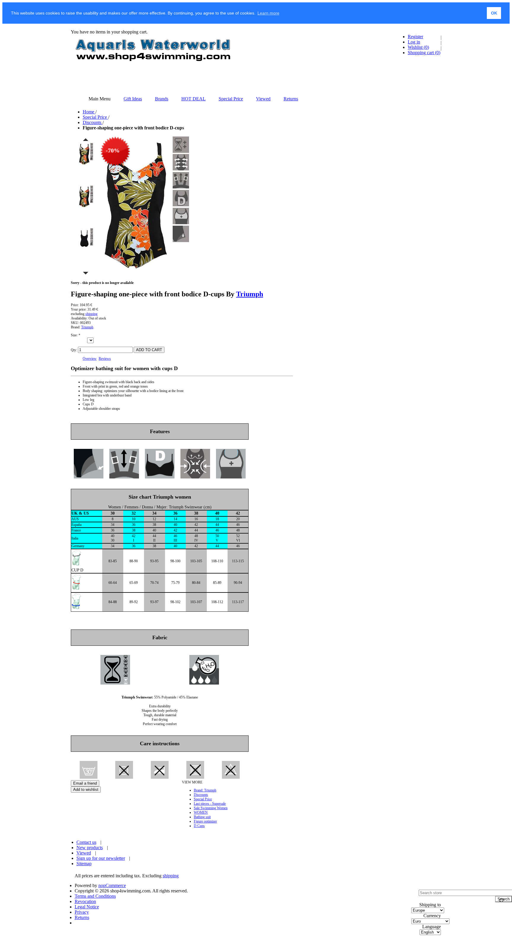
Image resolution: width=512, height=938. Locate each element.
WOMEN (201, 812)
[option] (85, 163)
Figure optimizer (205, 821)
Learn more (268, 13)
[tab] (90, 358)
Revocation (85, 901)
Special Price (203, 799)
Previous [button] (85, 139)
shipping (91, 314)
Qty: (74, 350)
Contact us (86, 842)
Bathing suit (202, 817)
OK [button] (494, 13)
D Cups (199, 826)
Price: (75, 305)
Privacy (82, 912)
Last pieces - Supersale (210, 804)
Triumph (249, 294)
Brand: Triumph (205, 790)
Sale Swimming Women (211, 808)
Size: (75, 335)
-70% (113, 150)
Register (415, 36)
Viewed (83, 852)
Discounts (201, 795)
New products (89, 847)
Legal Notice (87, 906)
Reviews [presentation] (105, 358)
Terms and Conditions (95, 896)
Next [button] (85, 273)
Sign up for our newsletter (100, 858)
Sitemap (84, 863)
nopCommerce (112, 885)
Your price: (79, 309)
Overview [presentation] (90, 358)
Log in (414, 41)
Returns (82, 917)
